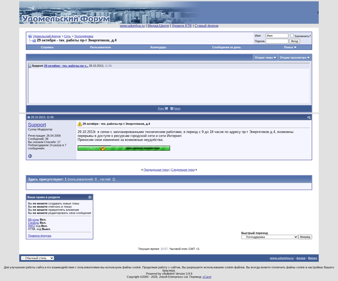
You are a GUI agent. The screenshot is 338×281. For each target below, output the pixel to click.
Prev (161, 108)
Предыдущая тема (156, 169)
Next (177, 108)
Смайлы (33, 222)
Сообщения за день (226, 47)
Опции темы (264, 57)
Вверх (312, 258)
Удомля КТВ (182, 26)
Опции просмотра (293, 57)
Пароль (260, 41)
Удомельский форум (47, 36)
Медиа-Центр (158, 26)
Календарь (158, 47)
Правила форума (39, 235)
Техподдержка (83, 36)
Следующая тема (183, 169)
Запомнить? (302, 36)
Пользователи (100, 47)
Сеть (67, 36)
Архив (301, 258)
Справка (47, 47)
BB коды (33, 219)
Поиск (288, 47)
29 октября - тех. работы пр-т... (66, 65)
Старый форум (206, 26)
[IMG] (31, 225)
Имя (258, 35)
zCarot (207, 276)
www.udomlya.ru (132, 26)
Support (37, 124)
